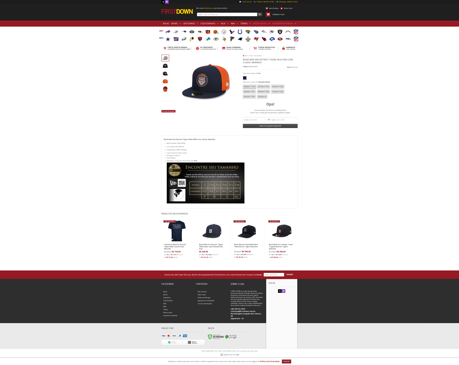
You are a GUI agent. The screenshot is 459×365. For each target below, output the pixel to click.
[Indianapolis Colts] (240, 31)
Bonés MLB (257, 56)
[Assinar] (290, 274)
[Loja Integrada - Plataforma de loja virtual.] (229, 354)
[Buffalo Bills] (168, 31)
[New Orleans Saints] (248, 38)
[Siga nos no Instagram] (167, 2)
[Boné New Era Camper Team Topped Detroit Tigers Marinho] (281, 240)
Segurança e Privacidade (206, 301)
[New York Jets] (192, 31)
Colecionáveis (168, 301)
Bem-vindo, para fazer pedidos (211, 8)
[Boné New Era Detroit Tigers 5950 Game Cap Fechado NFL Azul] (211, 240)
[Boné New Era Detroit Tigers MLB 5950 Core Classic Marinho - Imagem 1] (165, 58)
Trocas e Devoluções (205, 304)
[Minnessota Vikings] (224, 38)
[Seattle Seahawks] (288, 38)
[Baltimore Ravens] (200, 31)
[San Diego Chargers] (288, 31)
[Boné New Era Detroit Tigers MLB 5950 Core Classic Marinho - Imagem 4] (165, 81)
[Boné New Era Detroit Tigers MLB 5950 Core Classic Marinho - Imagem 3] (165, 73)
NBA (164, 307)
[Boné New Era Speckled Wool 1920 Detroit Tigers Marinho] (246, 240)
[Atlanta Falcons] (232, 38)
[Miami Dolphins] (176, 31)
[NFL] (296, 31)
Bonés (165, 295)
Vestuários (166, 298)
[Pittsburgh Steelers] (224, 31)
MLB (251, 56)
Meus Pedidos (274, 8)
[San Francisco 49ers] (280, 38)
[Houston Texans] (232, 31)
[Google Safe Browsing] (231, 337)
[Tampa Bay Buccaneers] (256, 38)
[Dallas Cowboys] (168, 38)
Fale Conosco (247, 2)
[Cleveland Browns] (216, 31)
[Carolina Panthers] (240, 38)
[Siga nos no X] (163, 2)
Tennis (165, 310)
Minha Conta (288, 8)
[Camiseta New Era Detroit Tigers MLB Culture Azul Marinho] (176, 240)
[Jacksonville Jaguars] (248, 31)
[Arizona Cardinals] (264, 38)
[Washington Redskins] (192, 38)
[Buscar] (259, 14)
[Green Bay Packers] (216, 38)
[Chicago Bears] (200, 38)
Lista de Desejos (169, 111)
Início (246, 56)
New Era (295, 67)
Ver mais (178, 249)
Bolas (165, 292)
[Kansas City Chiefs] (272, 31)
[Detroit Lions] (208, 38)
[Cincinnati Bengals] (208, 31)
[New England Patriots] (184, 31)
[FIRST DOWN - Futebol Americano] (177, 11)
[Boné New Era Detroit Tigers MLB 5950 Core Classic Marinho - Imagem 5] (165, 89)
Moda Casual (167, 313)
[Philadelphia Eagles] (184, 38)
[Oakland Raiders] (280, 31)
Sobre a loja (202, 295)
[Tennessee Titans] (256, 31)
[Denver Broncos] (264, 31)
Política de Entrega (204, 298)
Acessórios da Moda (170, 316)
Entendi (286, 361)
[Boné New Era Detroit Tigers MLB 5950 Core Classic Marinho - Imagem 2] (165, 65)
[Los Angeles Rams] (272, 38)
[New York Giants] (176, 38)
